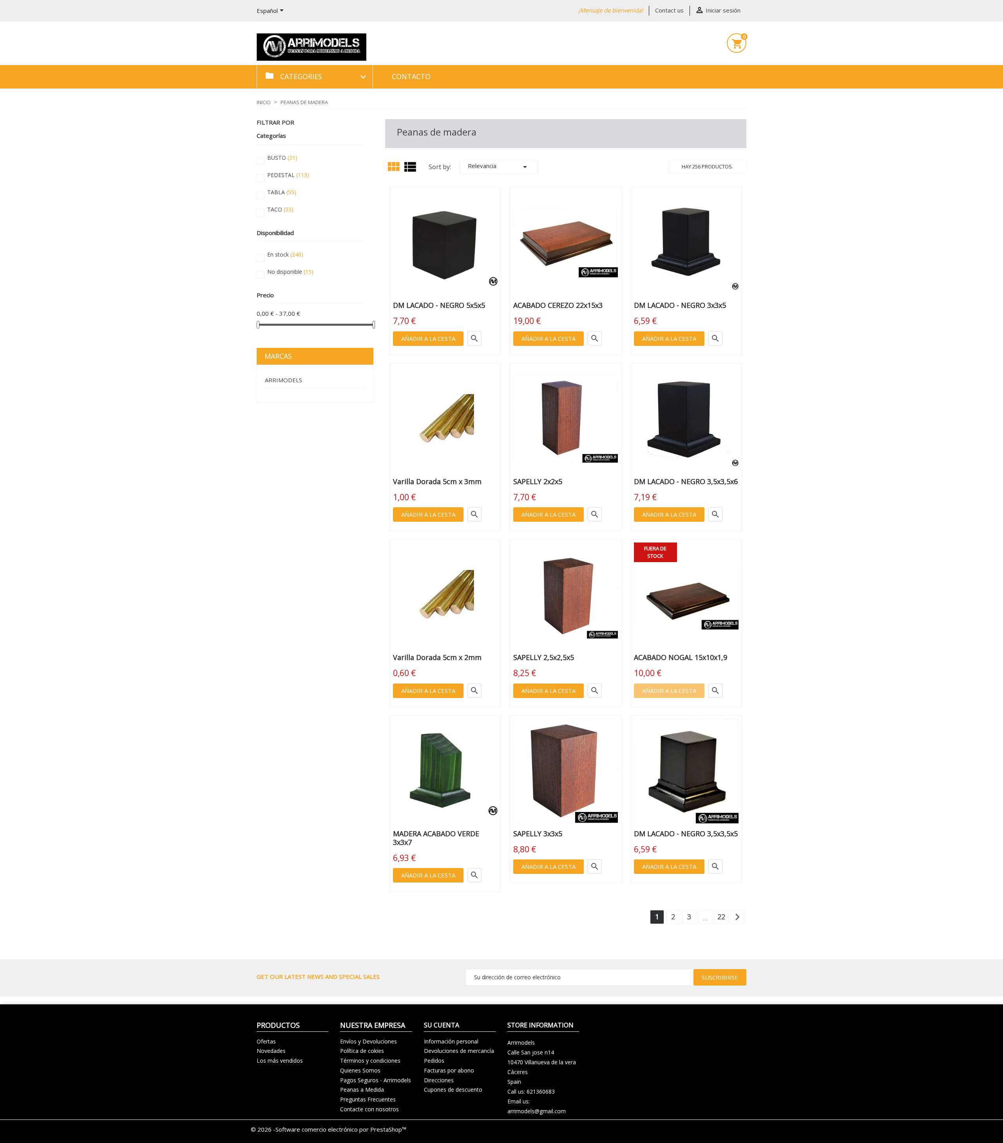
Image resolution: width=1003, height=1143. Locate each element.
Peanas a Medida (362, 1089)
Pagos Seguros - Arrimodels (375, 1080)
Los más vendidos (280, 1060)
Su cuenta (441, 1025)
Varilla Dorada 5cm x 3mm (437, 481)
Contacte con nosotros (369, 1109)
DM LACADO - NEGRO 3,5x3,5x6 (686, 481)
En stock (285, 254)
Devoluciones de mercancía (459, 1050)
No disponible (290, 271)
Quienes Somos (360, 1070)
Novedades (271, 1050)
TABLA (281, 192)
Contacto (411, 76)
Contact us (669, 10)
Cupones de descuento (453, 1089)
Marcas (278, 356)
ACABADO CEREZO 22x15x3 (558, 305)
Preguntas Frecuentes (368, 1099)
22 (721, 916)
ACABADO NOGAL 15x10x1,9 (680, 657)
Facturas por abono (449, 1070)
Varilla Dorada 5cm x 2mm (437, 657)
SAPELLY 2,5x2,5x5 (543, 657)
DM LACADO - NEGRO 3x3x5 (680, 305)
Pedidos (434, 1060)
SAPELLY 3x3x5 (537, 833)
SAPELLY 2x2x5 (537, 481)
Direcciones (439, 1080)
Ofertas (266, 1041)
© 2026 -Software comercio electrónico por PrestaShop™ (328, 1129)
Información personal (451, 1041)
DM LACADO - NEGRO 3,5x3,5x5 (686, 833)
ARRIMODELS (283, 380)
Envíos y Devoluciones (368, 1041)
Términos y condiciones (370, 1060)
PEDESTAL (288, 175)
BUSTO (282, 157)
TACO (280, 209)
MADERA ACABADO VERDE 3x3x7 (436, 838)
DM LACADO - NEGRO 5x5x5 (439, 305)
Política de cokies (362, 1050)
